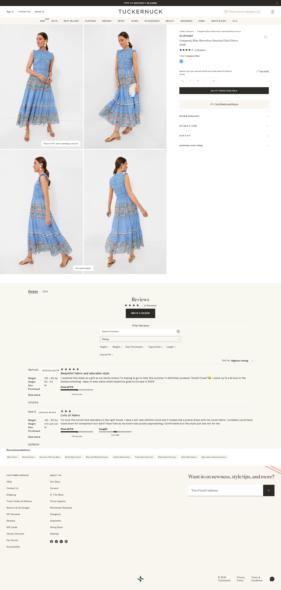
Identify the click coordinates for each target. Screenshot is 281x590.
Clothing (90, 21)
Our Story (55, 481)
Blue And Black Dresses (97, 457)
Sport (121, 21)
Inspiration (55, 520)
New (42, 20)
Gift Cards (12, 527)
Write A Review (140, 313)
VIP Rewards (13, 514)
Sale (235, 21)
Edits (54, 21)
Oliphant (186, 35)
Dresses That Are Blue (50, 457)
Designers (186, 21)
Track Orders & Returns (19, 501)
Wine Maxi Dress (189, 457)
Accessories (152, 21)
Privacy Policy (241, 579)
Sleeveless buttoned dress (213, 457)
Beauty (170, 21)
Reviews (11, 520)
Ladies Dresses (186, 31)
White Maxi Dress (73, 457)
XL (214, 80)
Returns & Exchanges (18, 507)
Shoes (134, 21)
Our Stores (12, 540)
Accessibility (13, 546)
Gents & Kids (218, 21)
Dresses (107, 21)
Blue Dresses (28, 457)
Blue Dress (12, 457)
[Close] (277, 3)
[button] (267, 35)
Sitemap (54, 533)
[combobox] (140, 339)
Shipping (11, 494)
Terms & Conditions (256, 579)
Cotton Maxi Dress (121, 457)
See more (34, 394)
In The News (57, 494)
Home (202, 21)
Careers (54, 488)
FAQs (9, 481)
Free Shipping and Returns (227, 104)
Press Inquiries (58, 501)
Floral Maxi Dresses (144, 457)
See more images (83, 268)
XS (182, 80)
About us (55, 475)
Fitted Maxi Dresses (167, 457)
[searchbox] (137, 331)
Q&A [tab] (45, 291)
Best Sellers (71, 21)
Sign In (10, 11)
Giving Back (56, 527)
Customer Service (18, 475)
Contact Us (24, 11)
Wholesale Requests (61, 507)
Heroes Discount (15, 533)
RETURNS (152, 3)
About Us (39, 11)
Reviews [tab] (33, 291)
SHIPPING (139, 3)
